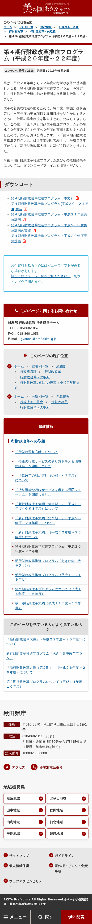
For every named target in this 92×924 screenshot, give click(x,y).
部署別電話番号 (51, 767)
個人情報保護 (19, 866)
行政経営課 (28, 372)
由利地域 (13, 822)
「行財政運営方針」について (36, 452)
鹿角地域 (13, 798)
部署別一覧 (40, 366)
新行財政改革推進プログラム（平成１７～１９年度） (48, 577)
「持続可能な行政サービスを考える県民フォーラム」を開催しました (48, 492)
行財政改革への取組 (43, 31)
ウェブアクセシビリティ (25, 883)
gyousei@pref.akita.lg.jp (39, 339)
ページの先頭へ (83, 903)
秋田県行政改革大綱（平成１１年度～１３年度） (48, 605)
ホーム (8, 27)
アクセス (18, 767)
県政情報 (46, 27)
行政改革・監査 (69, 27)
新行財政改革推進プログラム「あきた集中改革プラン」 (48, 563)
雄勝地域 (56, 833)
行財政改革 (16, 31)
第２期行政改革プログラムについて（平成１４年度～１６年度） (48, 591)
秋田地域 (56, 810)
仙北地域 (56, 822)
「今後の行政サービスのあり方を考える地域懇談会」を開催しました (48, 463)
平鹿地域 (13, 833)
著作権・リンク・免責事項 (71, 868)
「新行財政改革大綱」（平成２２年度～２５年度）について (48, 534)
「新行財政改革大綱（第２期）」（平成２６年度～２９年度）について (48, 520)
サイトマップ (19, 856)
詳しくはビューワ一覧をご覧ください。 (41, 276)
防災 (80, 917)
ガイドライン (65, 856)
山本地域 (13, 810)
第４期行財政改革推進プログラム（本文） (42, 198)
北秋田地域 (58, 798)
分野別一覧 (26, 27)
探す (49, 917)
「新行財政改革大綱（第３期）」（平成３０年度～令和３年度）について (48, 506)
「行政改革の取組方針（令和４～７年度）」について (48, 478)
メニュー (18, 917)
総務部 (61, 366)
